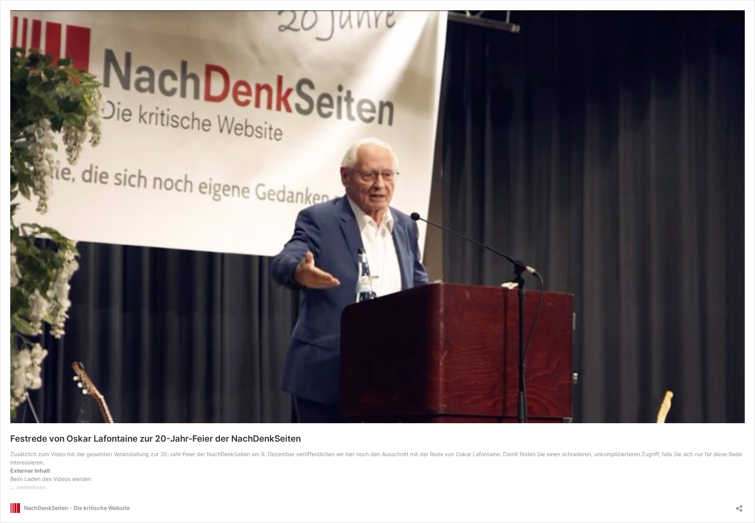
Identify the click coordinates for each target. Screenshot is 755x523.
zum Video (51, 454)
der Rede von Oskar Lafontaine (460, 454)
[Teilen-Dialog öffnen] (739, 506)
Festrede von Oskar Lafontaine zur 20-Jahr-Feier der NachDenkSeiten (155, 438)
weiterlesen (31, 487)
